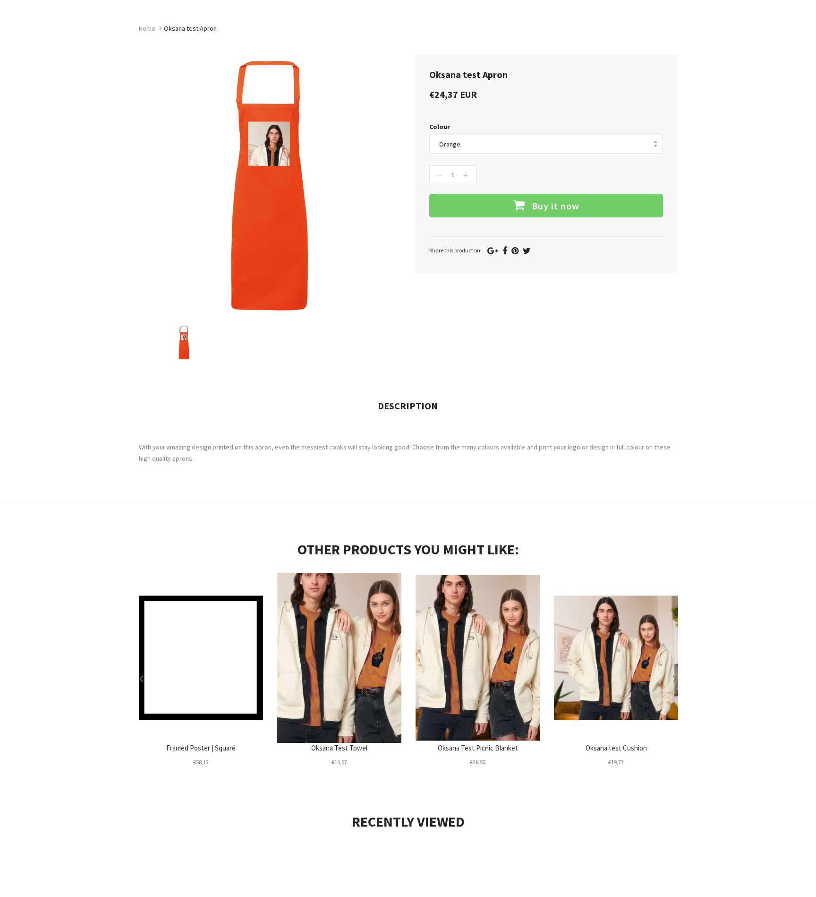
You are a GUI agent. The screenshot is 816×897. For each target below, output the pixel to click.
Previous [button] (141, 678)
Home (147, 28)
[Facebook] (504, 250)
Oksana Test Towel (339, 747)
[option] (183, 342)
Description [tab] (408, 406)
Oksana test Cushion (616, 747)
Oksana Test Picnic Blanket (478, 747)
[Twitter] (527, 250)
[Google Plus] (492, 250)
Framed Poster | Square (201, 747)
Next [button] (674, 678)
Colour (439, 126)
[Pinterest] (514, 250)
